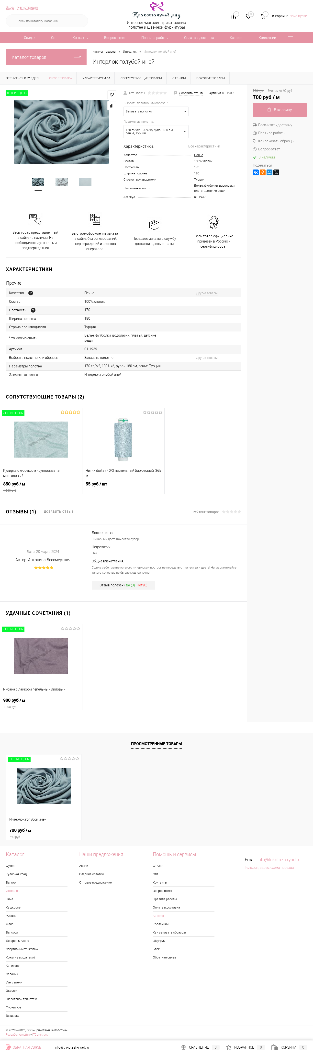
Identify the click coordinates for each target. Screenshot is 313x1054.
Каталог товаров (29, 57)
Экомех (11, 991)
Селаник (12, 974)
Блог (156, 949)
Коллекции (267, 38)
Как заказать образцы (276, 141)
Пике (9, 899)
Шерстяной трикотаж (21, 999)
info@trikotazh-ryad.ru (279, 859)
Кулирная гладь (17, 874)
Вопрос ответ (115, 38)
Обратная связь (164, 957)
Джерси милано (17, 941)
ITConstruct (40, 1034)
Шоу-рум (159, 941)
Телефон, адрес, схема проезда (269, 868)
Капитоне (13, 966)
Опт (54, 38)
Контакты (81, 38)
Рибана (11, 916)
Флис (9, 924)
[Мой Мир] (269, 172)
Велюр (11, 882)
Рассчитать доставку (275, 125)
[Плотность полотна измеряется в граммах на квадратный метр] (33, 310)
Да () (130, 585)
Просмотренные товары (156, 743)
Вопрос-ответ (269, 149)
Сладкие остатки (91, 874)
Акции (83, 866)
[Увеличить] (62, 132)
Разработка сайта (18, 1034)
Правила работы (154, 38)
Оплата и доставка (199, 38)
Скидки (29, 38)
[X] (276, 172)
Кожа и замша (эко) (20, 957)
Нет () (142, 585)
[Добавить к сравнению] (111, 105)
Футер (10, 866)
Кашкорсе (13, 907)
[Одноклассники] (263, 172)
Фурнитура (13, 1007)
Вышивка (13, 1016)
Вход (10, 7)
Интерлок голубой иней (103, 374)
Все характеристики (204, 146)
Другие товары (207, 293)
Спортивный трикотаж (22, 949)
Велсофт (12, 932)
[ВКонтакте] (256, 172)
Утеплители (14, 982)
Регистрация (27, 7)
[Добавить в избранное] (111, 94)
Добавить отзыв (59, 511)
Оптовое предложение (95, 882)
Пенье (198, 155)
